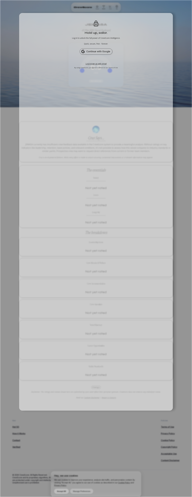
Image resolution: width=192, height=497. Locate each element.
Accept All (61, 491)
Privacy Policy (60, 485)
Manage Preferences (81, 491)
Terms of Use (113, 68)
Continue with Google (98, 51)
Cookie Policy (124, 482)
